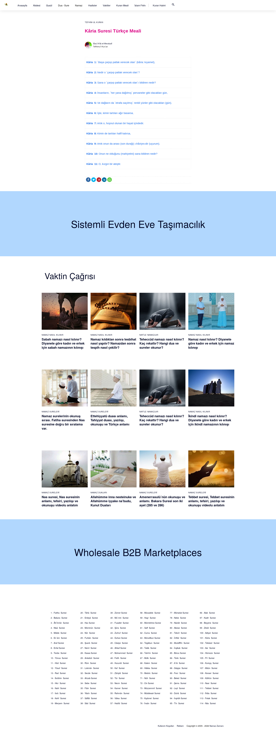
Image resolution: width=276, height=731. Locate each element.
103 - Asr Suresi (207, 647)
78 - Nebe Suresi (178, 617)
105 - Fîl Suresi (207, 658)
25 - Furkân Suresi (89, 637)
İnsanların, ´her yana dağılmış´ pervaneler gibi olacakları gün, (132, 92)
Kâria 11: (92, 164)
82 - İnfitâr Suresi (178, 637)
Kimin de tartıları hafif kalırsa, (114, 133)
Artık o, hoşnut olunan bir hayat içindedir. (120, 123)
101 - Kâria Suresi (208, 637)
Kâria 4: (91, 92)
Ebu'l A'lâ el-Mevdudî (102, 43)
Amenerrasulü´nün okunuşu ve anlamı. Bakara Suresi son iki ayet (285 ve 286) (162, 501)
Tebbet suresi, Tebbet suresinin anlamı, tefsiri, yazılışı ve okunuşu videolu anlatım (211, 501)
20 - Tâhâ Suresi (88, 612)
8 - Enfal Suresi (58, 647)
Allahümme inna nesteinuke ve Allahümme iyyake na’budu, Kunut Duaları (113, 501)
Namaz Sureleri (51, 411)
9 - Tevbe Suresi (58, 653)
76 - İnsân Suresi (148, 703)
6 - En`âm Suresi (59, 637)
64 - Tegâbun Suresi (149, 642)
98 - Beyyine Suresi (209, 622)
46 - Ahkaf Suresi (118, 647)
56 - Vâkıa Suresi (118, 698)
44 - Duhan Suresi (118, 637)
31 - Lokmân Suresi (89, 668)
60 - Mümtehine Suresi (150, 622)
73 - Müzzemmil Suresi (151, 688)
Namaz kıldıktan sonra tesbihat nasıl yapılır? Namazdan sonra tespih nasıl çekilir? (113, 343)
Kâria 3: (91, 82)
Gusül (49, 5)
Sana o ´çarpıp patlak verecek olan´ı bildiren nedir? (126, 82)
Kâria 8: (91, 133)
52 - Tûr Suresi (117, 678)
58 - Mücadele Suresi (150, 612)
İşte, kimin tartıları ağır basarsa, (115, 113)
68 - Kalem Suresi (148, 663)
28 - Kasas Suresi (88, 653)
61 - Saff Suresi (147, 627)
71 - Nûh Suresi (147, 678)
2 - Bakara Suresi (59, 617)
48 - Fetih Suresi (118, 658)
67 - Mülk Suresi (148, 658)
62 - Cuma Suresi (148, 632)
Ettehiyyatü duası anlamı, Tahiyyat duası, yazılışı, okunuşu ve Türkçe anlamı (110, 420)
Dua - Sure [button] (63, 5)
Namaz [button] (78, 5)
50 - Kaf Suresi (117, 668)
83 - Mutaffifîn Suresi (179, 642)
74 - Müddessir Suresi (150, 693)
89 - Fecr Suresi (177, 673)
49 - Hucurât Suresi (119, 663)
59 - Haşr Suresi (148, 617)
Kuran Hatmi (159, 5)
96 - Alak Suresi (207, 612)
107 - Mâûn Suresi (208, 668)
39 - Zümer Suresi (118, 612)
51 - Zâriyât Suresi (119, 673)
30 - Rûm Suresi (88, 663)
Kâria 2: (91, 72)
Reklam (180, 725)
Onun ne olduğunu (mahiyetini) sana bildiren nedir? (127, 153)
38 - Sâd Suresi (87, 703)
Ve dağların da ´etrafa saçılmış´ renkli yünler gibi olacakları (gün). (134, 102)
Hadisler (92, 5)
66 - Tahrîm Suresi (149, 653)
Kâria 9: (91, 143)
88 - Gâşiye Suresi (178, 668)
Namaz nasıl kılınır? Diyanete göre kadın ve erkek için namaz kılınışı (211, 343)
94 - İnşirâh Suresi (178, 698)
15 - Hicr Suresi (58, 683)
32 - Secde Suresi (88, 673)
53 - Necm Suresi (118, 683)
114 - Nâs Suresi (208, 703)
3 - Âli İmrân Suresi (60, 622)
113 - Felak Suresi (208, 698)
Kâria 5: (91, 102)
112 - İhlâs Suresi (208, 693)
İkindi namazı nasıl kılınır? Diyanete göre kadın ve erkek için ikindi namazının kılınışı (209, 420)
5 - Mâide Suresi (58, 632)
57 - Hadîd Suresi (118, 703)
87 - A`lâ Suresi (177, 663)
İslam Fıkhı (140, 5)
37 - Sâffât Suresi (88, 698)
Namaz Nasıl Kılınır (52, 334)
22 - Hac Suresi (87, 622)
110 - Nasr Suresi (208, 683)
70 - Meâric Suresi (148, 673)
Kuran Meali (122, 5)
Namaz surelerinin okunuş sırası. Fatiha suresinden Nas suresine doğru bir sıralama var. (63, 422)
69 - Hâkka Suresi (148, 668)
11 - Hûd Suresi (58, 663)
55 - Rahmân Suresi (119, 693)
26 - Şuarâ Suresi (88, 642)
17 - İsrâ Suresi (58, 693)
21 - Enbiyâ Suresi (89, 617)
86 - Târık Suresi (177, 658)
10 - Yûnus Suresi (59, 658)
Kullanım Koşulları (166, 725)
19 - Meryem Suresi (60, 703)
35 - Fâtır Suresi (88, 688)
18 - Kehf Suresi (58, 698)
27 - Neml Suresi (88, 647)
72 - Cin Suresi (147, 683)
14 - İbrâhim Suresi (60, 678)
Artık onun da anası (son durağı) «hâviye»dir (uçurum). (128, 143)
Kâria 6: (91, 113)
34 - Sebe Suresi (88, 683)
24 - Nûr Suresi (87, 632)
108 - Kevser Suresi (209, 673)
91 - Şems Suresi (178, 683)
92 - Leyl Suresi (177, 688)
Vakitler (106, 5)
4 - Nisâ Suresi (58, 627)
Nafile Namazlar (148, 334)
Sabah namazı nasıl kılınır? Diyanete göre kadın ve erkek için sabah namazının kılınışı (63, 343)
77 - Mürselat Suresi (179, 612)
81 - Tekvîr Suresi (178, 632)
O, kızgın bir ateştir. (109, 164)
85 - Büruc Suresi (178, 653)
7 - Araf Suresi (57, 642)
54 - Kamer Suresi (119, 688)
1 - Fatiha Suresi (58, 612)
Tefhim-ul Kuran (94, 22)
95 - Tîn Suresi (177, 703)
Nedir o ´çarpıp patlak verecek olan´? (118, 72)
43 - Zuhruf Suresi (119, 632)
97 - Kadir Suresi (208, 617)
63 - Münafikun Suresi (150, 637)
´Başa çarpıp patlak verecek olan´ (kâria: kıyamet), (126, 62)
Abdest (36, 5)
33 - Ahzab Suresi (88, 678)
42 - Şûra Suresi (118, 627)
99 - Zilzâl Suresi (208, 627)
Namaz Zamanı (217, 725)
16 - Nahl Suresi (58, 688)
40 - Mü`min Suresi (119, 617)
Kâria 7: (91, 123)
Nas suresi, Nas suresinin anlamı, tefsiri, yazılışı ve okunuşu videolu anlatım (61, 501)
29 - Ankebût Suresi (89, 658)
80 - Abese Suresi (178, 627)
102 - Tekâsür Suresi (209, 642)
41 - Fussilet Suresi (119, 622)
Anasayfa (22, 5)
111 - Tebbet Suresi (209, 688)
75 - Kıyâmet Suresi (149, 698)
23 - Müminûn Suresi (90, 627)
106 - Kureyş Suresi (209, 663)
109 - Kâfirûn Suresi (209, 678)
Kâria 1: (91, 62)
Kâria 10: (92, 153)
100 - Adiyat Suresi (209, 632)
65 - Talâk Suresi (148, 647)
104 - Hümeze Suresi (210, 653)
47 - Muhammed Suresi (121, 653)
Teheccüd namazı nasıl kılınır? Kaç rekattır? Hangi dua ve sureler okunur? (161, 343)
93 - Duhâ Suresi (178, 693)
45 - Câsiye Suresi (119, 642)
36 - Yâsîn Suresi (88, 693)
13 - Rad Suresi (58, 673)
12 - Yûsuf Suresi (59, 668)
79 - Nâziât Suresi (178, 622)
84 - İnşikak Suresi (178, 647)
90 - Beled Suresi (178, 678)
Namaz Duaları (99, 492)
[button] (22, 5)
